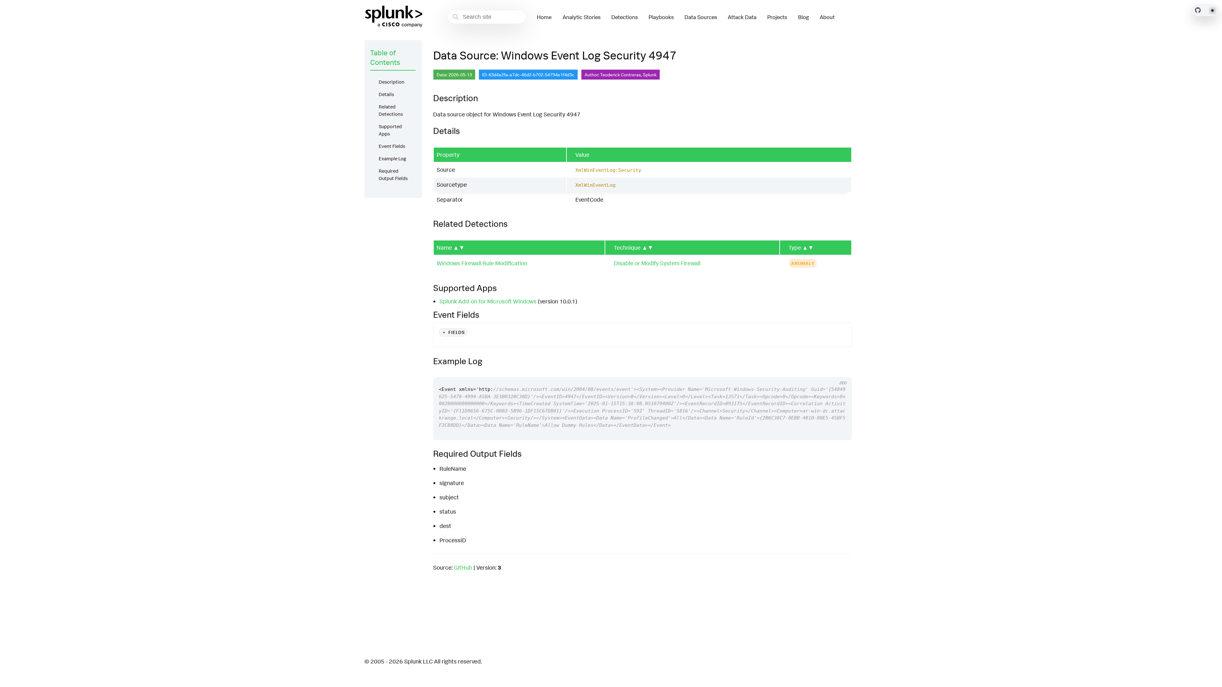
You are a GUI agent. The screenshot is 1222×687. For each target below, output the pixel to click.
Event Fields (392, 146)
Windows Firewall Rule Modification (482, 263)
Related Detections (391, 110)
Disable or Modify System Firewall (657, 263)
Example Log (392, 159)
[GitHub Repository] (1198, 10)
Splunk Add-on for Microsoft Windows (488, 301)
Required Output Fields (393, 174)
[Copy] (828, 371)
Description (391, 82)
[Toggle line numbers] (840, 371)
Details (386, 94)
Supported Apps (390, 130)
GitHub (463, 567)
